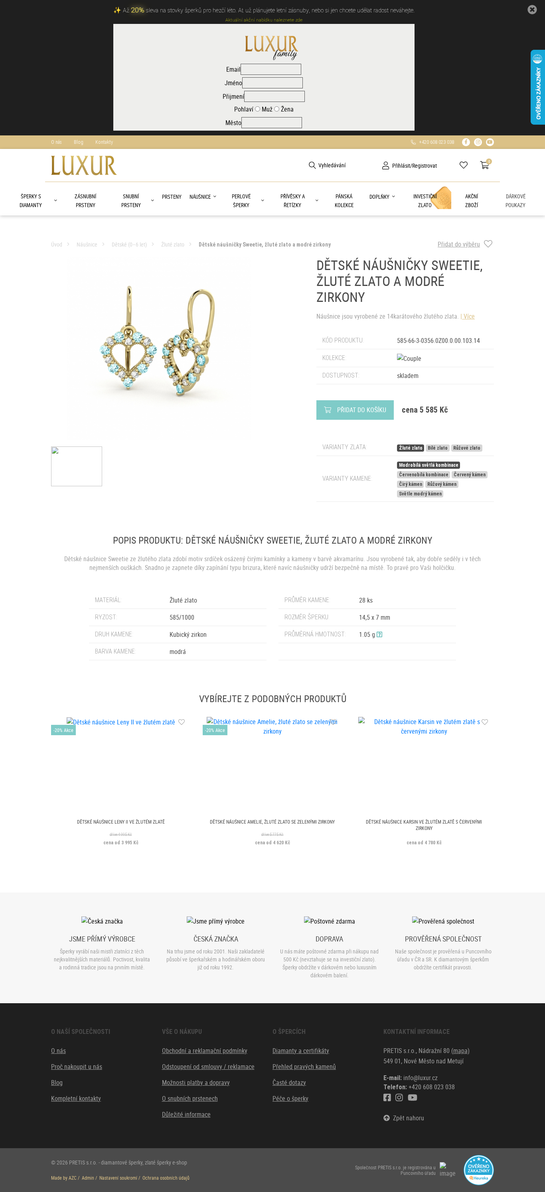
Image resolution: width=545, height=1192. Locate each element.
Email (233, 69)
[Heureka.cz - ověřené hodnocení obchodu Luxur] (479, 1169)
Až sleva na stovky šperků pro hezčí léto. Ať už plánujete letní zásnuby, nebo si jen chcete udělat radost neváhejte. (269, 10)
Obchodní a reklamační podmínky (204, 1050)
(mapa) (460, 1050)
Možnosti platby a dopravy (196, 1082)
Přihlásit (401, 165)
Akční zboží (471, 201)
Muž (266, 109)
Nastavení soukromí (118, 1177)
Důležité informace (186, 1114)
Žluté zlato (172, 244)
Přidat (361, 409)
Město (233, 122)
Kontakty (104, 142)
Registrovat (424, 165)
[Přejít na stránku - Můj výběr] (467, 165)
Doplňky (379, 196)
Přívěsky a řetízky (292, 201)
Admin (88, 1177)
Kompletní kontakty (76, 1098)
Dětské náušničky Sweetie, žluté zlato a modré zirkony (265, 244)
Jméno (233, 82)
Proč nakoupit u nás (76, 1066)
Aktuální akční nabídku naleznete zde (263, 20)
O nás (56, 142)
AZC (73, 1177)
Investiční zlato (425, 201)
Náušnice (200, 196)
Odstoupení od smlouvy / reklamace (208, 1066)
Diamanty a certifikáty (300, 1050)
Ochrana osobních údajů (166, 1177)
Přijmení (233, 96)
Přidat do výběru (459, 244)
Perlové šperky (241, 201)
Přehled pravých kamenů (304, 1066)
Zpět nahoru (407, 1118)
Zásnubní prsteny (85, 201)
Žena (286, 109)
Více (469, 316)
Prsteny (172, 196)
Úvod (56, 244)
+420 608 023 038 (435, 142)
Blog (78, 142)
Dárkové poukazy (515, 201)
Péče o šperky (290, 1098)
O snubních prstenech (190, 1098)
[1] (312, 165)
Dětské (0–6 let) (129, 244)
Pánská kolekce (344, 201)
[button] (379, 634)
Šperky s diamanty (31, 201)
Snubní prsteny (131, 201)
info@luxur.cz (420, 1077)
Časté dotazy (289, 1082)
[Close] (532, 10)
